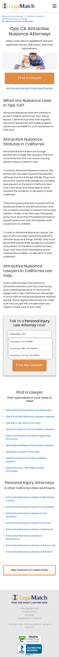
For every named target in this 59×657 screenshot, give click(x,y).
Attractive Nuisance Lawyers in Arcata (28, 523)
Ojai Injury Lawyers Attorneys (23, 451)
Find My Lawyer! (29, 365)
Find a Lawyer (29, 78)
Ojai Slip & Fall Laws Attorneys (23, 423)
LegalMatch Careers (29, 618)
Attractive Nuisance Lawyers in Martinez (29, 529)
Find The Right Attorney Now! (29, 570)
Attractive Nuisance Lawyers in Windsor (29, 551)
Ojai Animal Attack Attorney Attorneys (28, 410)
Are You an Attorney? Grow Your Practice (29, 88)
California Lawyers (34, 16)
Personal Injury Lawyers (12, 16)
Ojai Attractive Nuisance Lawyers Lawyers (30, 416)
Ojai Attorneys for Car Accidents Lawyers (30, 429)
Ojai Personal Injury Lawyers (15, 19)
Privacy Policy (29, 611)
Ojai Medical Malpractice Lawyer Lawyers (30, 445)
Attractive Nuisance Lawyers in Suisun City (31, 545)
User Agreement (29, 608)
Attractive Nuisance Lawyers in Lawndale (30, 507)
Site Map (29, 615)
